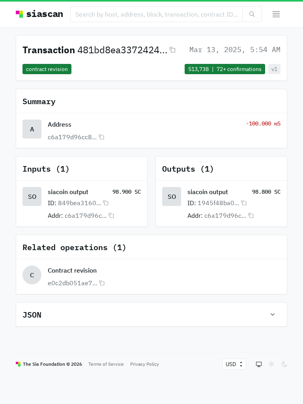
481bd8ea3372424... (122, 49)
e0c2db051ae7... (72, 283)
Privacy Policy (144, 364)
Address (59, 124)
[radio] (259, 364)
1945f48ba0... (218, 203)
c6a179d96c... (86, 215)
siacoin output (68, 192)
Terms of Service (106, 364)
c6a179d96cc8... (72, 137)
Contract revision (72, 270)
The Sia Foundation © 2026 (52, 364)
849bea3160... (79, 203)
